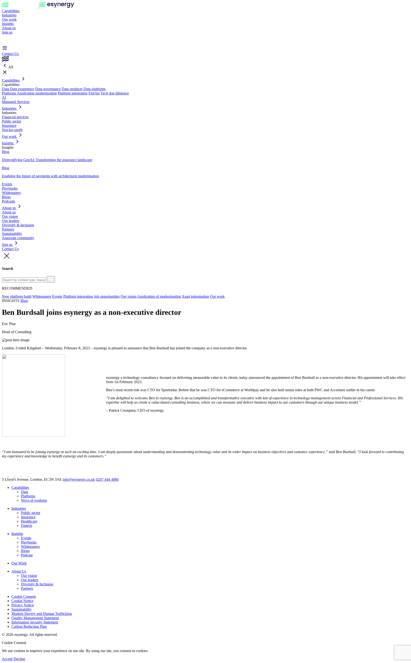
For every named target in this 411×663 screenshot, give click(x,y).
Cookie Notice (22, 601)
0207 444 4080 (107, 479)
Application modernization (37, 93)
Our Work (19, 563)
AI (4, 97)
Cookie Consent (23, 596)
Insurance (9, 126)
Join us (7, 32)
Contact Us (10, 54)
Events (7, 184)
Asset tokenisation (195, 296)
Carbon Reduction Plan (29, 626)
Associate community (18, 238)
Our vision (10, 216)
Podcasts (8, 201)
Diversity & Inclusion (37, 584)
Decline (19, 659)
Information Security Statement (34, 622)
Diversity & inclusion (18, 225)
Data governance (48, 89)
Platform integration (73, 93)
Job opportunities (107, 296)
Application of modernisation (159, 296)
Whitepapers (11, 193)
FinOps (94, 93)
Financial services (15, 117)
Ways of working (34, 500)
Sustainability (12, 234)
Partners (8, 229)
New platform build (16, 296)
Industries (9, 15)
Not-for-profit (12, 130)
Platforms (9, 93)
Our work (9, 19)
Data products (72, 89)
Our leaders (10, 221)
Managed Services (15, 102)
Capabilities (11, 11)
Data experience (22, 89)
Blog (24, 301)
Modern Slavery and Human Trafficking (41, 614)
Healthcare (29, 521)
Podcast (27, 555)
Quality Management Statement (35, 618)
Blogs (6, 197)
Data (6, 89)
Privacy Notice (22, 605)
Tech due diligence (115, 93)
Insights (8, 24)
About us (9, 28)
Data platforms (94, 89)
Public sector (11, 121)
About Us (18, 571)
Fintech (26, 526)
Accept (7, 659)
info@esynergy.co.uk (79, 479)
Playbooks (10, 188)
